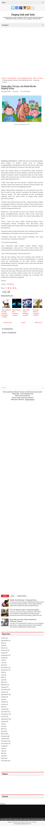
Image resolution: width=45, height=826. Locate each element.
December (4, 689)
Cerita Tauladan (22, 78)
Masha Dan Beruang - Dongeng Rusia (23, 600)
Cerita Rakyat (11, 78)
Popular (5, 596)
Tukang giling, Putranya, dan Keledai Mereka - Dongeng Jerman (19, 87)
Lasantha (34, 822)
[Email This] (3, 292)
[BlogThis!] (5, 292)
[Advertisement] (22, 51)
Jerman (40, 78)
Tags (12, 596)
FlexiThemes (16, 822)
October (3, 638)
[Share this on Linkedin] (16, 288)
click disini (10, 284)
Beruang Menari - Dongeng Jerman (36, 312)
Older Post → (39, 322)
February (4, 650)
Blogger (42, 819)
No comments (25, 91)
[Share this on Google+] (11, 288)
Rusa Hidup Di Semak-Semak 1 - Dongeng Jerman (6, 313)
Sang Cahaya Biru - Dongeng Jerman (16, 312)
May (2, 643)
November (4, 667)
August (3, 653)
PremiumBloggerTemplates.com (22, 823)
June (2, 662)
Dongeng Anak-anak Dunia (23, 14)
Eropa (30, 78)
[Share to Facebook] (9, 292)
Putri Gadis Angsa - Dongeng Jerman (26, 312)
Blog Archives (22, 596)
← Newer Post (7, 322)
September (4, 640)
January (3, 687)
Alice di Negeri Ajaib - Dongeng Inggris (24, 610)
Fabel (35, 78)
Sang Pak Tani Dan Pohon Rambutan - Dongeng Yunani (23, 620)
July (2, 660)
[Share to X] (7, 292)
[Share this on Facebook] (6, 288)
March (3, 648)
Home (4, 78)
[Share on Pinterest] (13, 288)
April (2, 645)
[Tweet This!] (8, 288)
